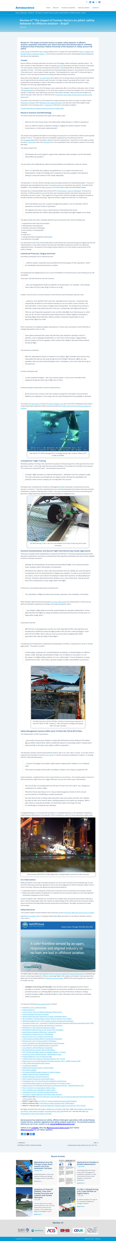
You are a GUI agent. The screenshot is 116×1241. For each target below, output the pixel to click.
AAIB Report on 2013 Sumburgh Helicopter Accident (38, 1028)
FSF (41, 974)
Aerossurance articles (43, 1004)
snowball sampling (56, 185)
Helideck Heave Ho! (28, 1010)
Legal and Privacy (89, 1239)
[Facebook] (99, 2)
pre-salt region (45, 78)
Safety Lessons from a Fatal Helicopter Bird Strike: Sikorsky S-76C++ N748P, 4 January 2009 (51, 1061)
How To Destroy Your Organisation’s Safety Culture (38, 1088)
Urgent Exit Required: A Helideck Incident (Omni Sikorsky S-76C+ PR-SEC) (63, 1106)
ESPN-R (57, 913)
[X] (96, 2)
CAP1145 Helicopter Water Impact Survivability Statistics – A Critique (44, 1052)
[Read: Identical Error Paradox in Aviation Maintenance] (67, 1172)
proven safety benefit (60, 602)
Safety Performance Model (54, 978)
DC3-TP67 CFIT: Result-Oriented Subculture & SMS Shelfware (57, 1101)
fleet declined (28, 90)
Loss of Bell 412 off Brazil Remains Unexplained (37, 1048)
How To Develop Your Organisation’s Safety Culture (38, 1090)
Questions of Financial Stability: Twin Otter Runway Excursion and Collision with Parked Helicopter (43, 1193)
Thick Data (31, 142)
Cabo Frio (71, 191)
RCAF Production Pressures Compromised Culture (38, 1079)
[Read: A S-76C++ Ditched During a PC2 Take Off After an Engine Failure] (67, 1202)
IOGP (25, 68)
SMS (50, 237)
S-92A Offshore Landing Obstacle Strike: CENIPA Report (56, 1103)
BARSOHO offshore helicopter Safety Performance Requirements (63, 974)
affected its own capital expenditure (51, 103)
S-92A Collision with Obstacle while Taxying (36, 1063)
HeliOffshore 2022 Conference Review (34, 1008)
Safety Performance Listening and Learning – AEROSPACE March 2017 (61, 1085)
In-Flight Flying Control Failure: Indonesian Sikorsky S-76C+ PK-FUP (43, 1059)
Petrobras (59, 65)
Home (48, 8)
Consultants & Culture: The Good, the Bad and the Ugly (39, 1092)
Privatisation (48, 105)
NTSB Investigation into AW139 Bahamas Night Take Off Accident (43, 1043)
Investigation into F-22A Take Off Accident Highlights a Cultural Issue (44, 1081)
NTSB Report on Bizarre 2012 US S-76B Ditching (37, 1034)
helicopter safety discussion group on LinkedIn (79, 913)
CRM (62, 487)
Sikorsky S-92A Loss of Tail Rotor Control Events (37, 1037)
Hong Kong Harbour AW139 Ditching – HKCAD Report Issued (41, 1054)
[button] (87, 2)
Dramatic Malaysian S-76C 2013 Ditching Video (37, 1057)
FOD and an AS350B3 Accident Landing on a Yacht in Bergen (41, 1072)
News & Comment (83, 8)
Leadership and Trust (29, 1085)
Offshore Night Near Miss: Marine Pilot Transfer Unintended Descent (44, 1016)
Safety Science (25, 52)
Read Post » (38, 1181)
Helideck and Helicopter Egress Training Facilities (38, 1068)
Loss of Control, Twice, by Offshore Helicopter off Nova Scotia (42, 1012)
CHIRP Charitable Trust (55, 404)
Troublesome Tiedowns (30, 1065)
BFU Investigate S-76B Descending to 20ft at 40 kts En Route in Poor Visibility (46, 1019)
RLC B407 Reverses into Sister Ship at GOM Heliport (38, 1050)
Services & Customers (68, 8)
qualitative (27, 140)
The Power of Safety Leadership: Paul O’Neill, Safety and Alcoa (42, 1094)
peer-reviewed (43, 52)
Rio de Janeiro (62, 191)
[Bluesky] (93, 2)
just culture (49, 755)
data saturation (47, 187)
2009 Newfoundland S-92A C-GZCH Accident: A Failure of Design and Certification (48, 1021)
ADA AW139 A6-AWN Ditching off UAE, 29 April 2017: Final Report (43, 1030)
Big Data (46, 142)
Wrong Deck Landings (29, 1070)
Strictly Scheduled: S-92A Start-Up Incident (35, 1014)
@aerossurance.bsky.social (58, 1128)
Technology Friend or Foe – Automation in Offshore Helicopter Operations (46, 1023)
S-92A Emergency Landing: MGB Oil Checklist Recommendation (42, 1039)
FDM (48, 602)
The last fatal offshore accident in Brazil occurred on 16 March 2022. (42, 108)
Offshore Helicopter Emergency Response (35, 1077)
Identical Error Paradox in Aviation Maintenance (87, 1163)
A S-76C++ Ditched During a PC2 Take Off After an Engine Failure (87, 1191)
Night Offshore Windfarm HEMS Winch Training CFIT (39, 1032)
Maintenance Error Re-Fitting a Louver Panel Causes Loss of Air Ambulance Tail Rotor (43, 1165)
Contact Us (95, 8)
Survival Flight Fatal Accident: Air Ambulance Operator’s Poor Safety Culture (46, 1083)
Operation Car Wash (27, 103)
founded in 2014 (34, 916)
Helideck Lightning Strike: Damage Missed (35, 1074)
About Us (56, 8)
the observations (34, 404)
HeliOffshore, (25, 916)
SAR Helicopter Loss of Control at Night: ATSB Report (39, 1041)
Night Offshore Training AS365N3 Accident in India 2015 (40, 1045)
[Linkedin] (90, 2)
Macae (79, 191)
